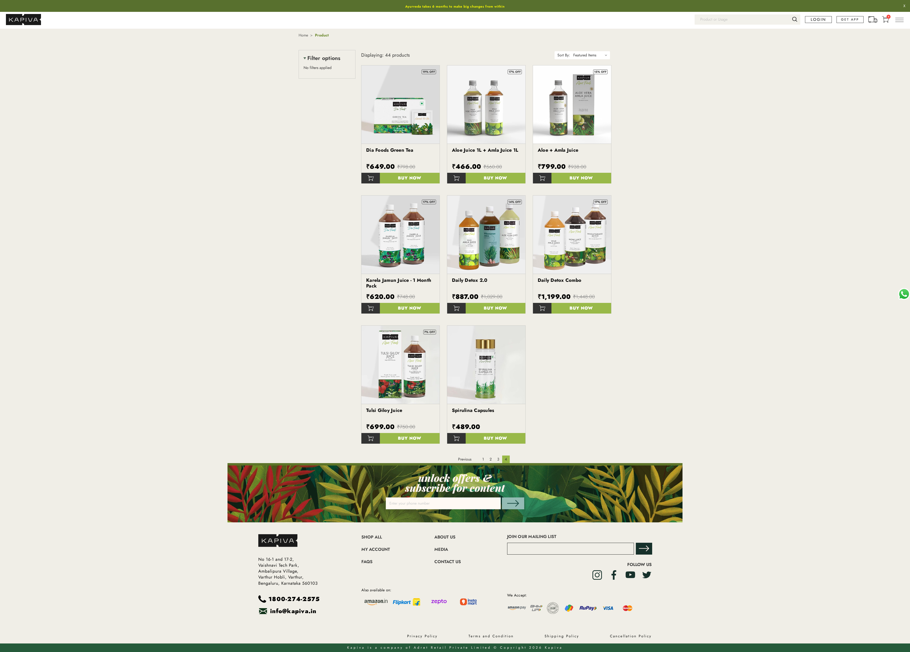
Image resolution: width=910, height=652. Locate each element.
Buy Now (409, 178)
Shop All (371, 537)
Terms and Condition (491, 636)
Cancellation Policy (631, 636)
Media (441, 549)
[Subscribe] (644, 549)
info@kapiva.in (293, 611)
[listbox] (591, 55)
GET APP (850, 19)
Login (818, 19)
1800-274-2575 (294, 599)
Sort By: (563, 55)
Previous (464, 459)
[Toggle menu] (899, 19)
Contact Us (447, 562)
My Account (375, 549)
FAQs (367, 562)
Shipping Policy (562, 636)
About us (444, 537)
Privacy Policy (422, 636)
